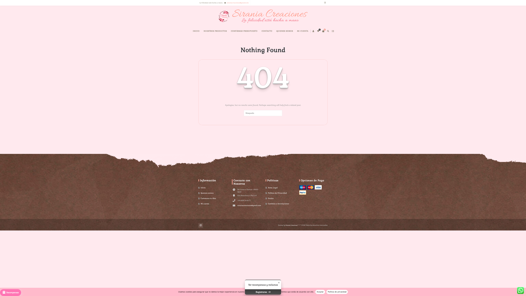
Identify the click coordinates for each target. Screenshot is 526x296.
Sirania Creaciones (292, 233)
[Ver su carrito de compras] (316, 31)
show (325, 31)
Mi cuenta (315, 39)
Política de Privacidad (277, 201)
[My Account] (306, 31)
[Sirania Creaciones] (263, 16)
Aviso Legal (273, 196)
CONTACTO (279, 39)
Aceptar (320, 292)
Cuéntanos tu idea (208, 206)
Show (10, 292)
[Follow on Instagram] (325, 3)
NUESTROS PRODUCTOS (227, 39)
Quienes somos (207, 201)
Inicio (208, 39)
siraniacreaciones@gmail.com (238, 3)
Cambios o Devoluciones (278, 212)
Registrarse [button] (262, 292)
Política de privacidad (337, 292)
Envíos (271, 206)
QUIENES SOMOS (297, 39)
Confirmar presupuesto (256, 39)
